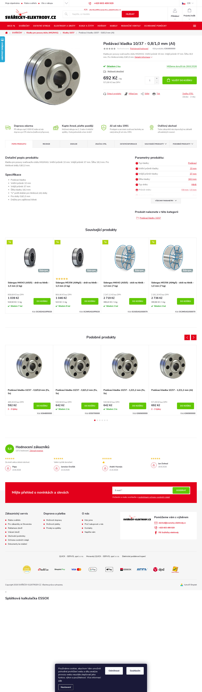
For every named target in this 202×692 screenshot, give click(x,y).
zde (60, 680)
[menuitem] (11, 26)
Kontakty (88, 528)
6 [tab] (107, 420)
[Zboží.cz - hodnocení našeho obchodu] (43, 569)
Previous (187, 337)
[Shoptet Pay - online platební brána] (60, 569)
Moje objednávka (12, 3)
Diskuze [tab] (73, 144)
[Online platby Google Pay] (93, 569)
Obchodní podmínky (16, 536)
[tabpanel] (29, 275)
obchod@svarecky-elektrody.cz (172, 523)
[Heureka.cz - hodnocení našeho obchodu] (27, 569)
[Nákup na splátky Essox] (126, 569)
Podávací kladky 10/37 (150, 218)
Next (194, 337)
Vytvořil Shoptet (190, 585)
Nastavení (66, 687)
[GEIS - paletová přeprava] (175, 569)
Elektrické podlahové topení (134, 556)
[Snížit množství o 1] (156, 82)
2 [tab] (97, 420)
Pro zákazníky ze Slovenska (19, 524)
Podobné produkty (181, 144)
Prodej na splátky (53, 528)
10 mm (193, 168)
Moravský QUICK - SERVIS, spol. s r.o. (102, 556)
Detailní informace (142, 57)
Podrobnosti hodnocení (139, 49)
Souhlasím (135, 670)
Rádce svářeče (30, 3)
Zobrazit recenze (36, 451)
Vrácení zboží (13, 532)
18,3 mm (192, 179)
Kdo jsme (89, 520)
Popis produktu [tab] (19, 144)
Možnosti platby (53, 524)
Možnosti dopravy (54, 520)
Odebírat (181, 490)
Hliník (194, 184)
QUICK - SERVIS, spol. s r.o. (71, 556)
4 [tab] (102, 420)
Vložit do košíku (182, 80)
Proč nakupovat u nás (94, 524)
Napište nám (90, 532)
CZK (188, 3)
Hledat (130, 14)
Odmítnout (114, 670)
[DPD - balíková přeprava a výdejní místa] (159, 569)
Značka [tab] (101, 144)
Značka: (187, 93)
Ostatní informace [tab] (128, 144)
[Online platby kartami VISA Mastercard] (76, 569)
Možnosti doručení (116, 71)
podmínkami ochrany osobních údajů (154, 497)
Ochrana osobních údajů (18, 540)
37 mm (193, 173)
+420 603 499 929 (167, 527)
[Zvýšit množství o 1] (156, 78)
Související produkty (154, 144)
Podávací (192, 163)
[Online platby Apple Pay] (109, 569)
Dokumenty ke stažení (17, 544)
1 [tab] (95, 420)
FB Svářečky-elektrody (169, 532)
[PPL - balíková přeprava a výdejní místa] (142, 569)
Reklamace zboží (15, 528)
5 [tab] (104, 420)
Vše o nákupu (47, 3)
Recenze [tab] (46, 144)
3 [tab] (99, 420)
